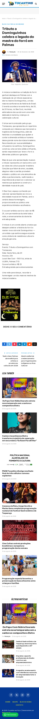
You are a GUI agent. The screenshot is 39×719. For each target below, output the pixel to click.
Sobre (7, 702)
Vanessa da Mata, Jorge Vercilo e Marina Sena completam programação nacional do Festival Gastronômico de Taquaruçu (19, 509)
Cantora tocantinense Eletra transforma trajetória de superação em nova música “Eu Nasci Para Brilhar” (19, 438)
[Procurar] (36, 3)
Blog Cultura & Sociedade (13, 24)
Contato (19, 705)
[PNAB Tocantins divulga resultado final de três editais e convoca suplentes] (19, 458)
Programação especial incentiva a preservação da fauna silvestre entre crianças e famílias (19, 580)
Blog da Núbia (26, 702)
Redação (13, 52)
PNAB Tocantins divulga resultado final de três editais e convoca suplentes (17, 473)
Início (4, 18)
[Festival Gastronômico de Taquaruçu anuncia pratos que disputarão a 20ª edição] (8, 644)
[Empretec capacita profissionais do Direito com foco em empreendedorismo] (8, 659)
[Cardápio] (3, 3)
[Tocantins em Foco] (20, 4)
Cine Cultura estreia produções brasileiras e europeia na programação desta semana (16, 545)
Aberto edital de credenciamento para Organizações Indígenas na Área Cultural (28, 361)
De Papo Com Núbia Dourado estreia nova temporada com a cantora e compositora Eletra (18, 403)
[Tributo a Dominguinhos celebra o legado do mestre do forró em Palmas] (19, 71)
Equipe (15, 702)
